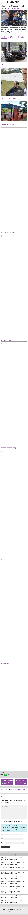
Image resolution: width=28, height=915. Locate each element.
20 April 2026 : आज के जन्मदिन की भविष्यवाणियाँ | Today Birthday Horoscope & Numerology (12, 901)
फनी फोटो (6, 789)
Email (2, 838)
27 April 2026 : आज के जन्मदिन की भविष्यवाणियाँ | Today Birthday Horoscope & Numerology (12, 868)
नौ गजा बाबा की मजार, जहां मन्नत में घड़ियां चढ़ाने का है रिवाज (21, 782)
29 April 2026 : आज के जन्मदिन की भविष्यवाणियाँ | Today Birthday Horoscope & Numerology (12, 858)
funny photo (20, 789)
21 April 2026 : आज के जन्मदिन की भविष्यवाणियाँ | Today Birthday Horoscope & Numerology (12, 896)
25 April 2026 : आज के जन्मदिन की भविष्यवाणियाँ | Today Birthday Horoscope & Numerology (12, 877)
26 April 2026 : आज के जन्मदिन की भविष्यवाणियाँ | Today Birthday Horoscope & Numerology (12, 873)
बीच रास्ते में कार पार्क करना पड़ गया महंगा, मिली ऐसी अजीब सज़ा (7, 782)
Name (2, 834)
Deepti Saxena (16, 8)
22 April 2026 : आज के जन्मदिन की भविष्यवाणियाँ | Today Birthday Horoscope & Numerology (12, 892)
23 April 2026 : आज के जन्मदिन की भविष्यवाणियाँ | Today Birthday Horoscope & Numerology (12, 887)
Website (3, 842)
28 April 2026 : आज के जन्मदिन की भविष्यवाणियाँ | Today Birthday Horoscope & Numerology (12, 863)
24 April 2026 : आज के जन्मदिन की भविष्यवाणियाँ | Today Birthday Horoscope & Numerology (12, 882)
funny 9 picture (15, 789)
